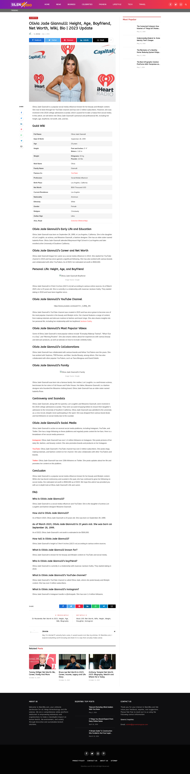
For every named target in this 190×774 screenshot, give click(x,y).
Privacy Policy (79, 761)
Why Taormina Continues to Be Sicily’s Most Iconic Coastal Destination (46, 10)
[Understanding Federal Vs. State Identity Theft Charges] (129, 41)
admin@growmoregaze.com (137, 724)
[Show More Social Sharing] (111, 40)
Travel (142, 4)
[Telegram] (21, 141)
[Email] (21, 146)
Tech (130, 4)
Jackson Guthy (86, 321)
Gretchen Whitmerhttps (79, 221)
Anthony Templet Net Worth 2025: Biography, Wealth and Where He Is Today (101, 674)
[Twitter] (21, 118)
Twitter (35, 460)
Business (71, 4)
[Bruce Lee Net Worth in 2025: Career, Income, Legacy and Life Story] (72, 661)
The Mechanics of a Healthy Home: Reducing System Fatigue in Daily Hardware (148, 51)
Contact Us (92, 761)
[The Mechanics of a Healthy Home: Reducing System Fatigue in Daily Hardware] (129, 53)
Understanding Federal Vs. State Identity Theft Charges (148, 39)
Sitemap (114, 761)
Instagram (36, 440)
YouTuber (74, 173)
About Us (104, 761)
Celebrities (87, 4)
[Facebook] (21, 112)
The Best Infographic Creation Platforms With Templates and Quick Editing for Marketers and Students (148, 63)
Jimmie (38, 34)
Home (47, 4)
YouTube (36, 449)
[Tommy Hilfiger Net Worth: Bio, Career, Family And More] (42, 661)
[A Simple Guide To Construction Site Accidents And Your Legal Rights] (81, 734)
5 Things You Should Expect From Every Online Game (101, 720)
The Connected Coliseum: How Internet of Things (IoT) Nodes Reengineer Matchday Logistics (148, 27)
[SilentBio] (21, 4)
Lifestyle (117, 4)
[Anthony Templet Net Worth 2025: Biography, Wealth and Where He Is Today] (102, 661)
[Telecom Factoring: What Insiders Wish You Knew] (81, 710)
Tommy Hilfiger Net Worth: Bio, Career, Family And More (42, 673)
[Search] (186, 4)
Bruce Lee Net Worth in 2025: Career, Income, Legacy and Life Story (72, 674)
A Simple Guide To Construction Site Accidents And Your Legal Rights (100, 732)
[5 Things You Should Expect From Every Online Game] (81, 722)
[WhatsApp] (21, 135)
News (58, 4)
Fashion (102, 4)
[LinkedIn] (21, 124)
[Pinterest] (21, 129)
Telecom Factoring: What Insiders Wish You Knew (101, 708)
